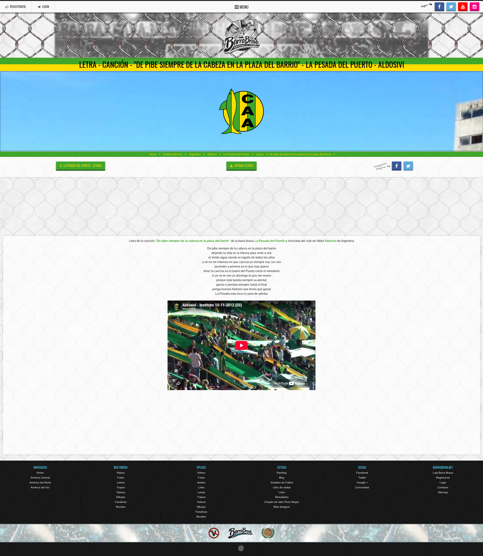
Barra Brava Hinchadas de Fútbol (241, 35)
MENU (243, 7)
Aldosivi (212, 154)
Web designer (281, 506)
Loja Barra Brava (443, 472)
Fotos (120, 477)
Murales (120, 506)
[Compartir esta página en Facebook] (396, 165)
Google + (362, 482)
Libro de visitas (282, 487)
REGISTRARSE (17, 6)
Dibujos (120, 496)
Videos (121, 472)
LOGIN (45, 6)
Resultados (281, 496)
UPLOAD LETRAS (243, 165)
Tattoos (120, 492)
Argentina (195, 154)
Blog (281, 477)
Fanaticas (121, 501)
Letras (260, 154)
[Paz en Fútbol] (213, 533)
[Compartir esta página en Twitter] (408, 165)
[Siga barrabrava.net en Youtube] (463, 6)
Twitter (362, 477)
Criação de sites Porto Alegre (281, 501)
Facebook (362, 472)
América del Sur (172, 154)
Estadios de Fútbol (282, 482)
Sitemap (443, 492)
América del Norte (40, 482)
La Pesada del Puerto (236, 154)
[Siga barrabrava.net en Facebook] (439, 6)
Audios (201, 482)
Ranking (282, 472)
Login (443, 482)
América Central (40, 477)
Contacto (443, 487)
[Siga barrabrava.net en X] (451, 6)
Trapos (121, 487)
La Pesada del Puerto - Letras (82, 165)
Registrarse (443, 477)
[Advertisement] (241, 206)
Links (201, 487)
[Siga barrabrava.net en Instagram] (474, 6)
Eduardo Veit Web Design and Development (241, 548)
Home (152, 154)
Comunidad (362, 487)
